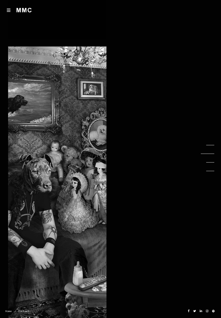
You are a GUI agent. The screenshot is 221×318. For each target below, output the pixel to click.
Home (8, 311)
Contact (24, 311)
